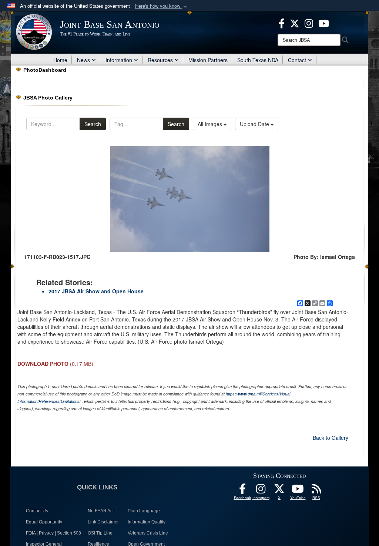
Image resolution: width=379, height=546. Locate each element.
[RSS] (316, 491)
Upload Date (255, 124)
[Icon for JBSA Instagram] (261, 491)
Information (118, 60)
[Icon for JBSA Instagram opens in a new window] (309, 22)
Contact (297, 60)
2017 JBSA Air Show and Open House (96, 291)
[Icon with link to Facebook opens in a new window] (282, 22)
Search (92, 124)
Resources (160, 60)
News (83, 60)
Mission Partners (208, 60)
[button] (161, 6)
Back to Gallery (330, 437)
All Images (211, 124)
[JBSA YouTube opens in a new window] (323, 22)
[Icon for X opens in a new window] (294, 22)
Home (60, 60)
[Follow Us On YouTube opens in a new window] (298, 491)
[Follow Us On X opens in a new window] (279, 491)
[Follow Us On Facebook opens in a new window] (242, 491)
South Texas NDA (257, 60)
